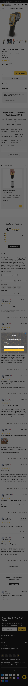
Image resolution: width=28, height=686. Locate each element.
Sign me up (14, 349)
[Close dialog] (26, 333)
